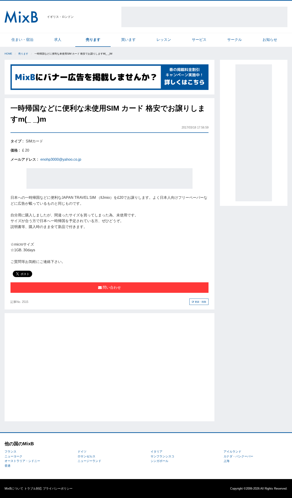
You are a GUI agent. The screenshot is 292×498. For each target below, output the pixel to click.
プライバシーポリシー (58, 488)
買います (128, 40)
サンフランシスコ (162, 456)
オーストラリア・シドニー (22, 461)
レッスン (163, 40)
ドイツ (82, 451)
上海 (226, 461)
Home (8, 53)
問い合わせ (111, 287)
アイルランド (232, 451)
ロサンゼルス (86, 456)
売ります (93, 40)
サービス (199, 40)
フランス (10, 451)
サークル (234, 40)
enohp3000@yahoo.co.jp (60, 159)
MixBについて (14, 488)
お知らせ (270, 40)
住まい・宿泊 (22, 40)
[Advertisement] (204, 17)
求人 (57, 40)
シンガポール (159, 461)
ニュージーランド (89, 461)
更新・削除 (200, 302)
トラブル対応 (33, 488)
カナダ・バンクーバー (238, 456)
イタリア (156, 451)
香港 (7, 465)
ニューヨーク (13, 456)
